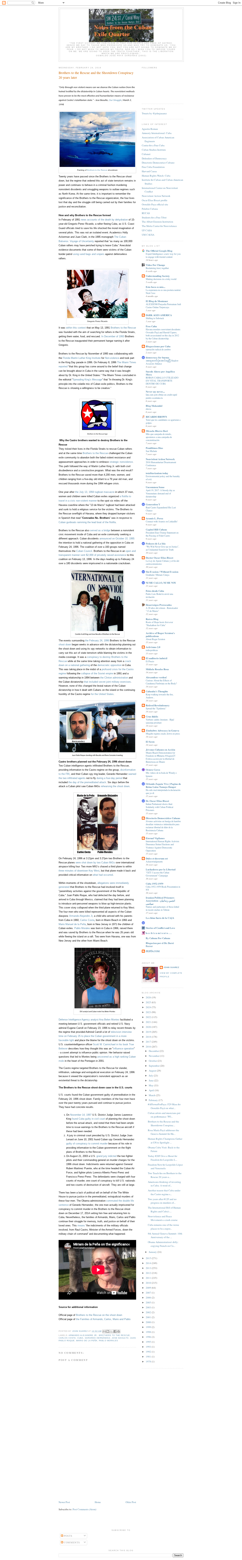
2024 (149, 1007)
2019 (149, 1032)
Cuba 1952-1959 (154, 883)
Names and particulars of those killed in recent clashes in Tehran (162, 908)
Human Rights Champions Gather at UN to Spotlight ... (165, 1140)
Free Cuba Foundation (153, 167)
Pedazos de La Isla (156, 543)
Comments (71, 1542)
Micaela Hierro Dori (157, 431)
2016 (149, 1046)
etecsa (148, 408)
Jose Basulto (120, 1338)
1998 (149, 1332)
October (153, 1060)
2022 (149, 1017)
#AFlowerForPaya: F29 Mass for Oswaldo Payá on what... (164, 1106)
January (153, 1252)
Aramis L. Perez (154, 518)
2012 (149, 1273)
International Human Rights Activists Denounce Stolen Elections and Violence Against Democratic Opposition (162, 846)
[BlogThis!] (108, 1331)
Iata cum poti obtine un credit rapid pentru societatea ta (161, 396)
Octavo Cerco (153, 769)
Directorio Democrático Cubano (163, 818)
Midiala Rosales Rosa (157, 669)
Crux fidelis (152, 716)
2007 (149, 1292)
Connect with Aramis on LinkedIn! (162, 521)
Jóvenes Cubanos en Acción (160, 749)
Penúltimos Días (154, 448)
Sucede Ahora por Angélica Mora (160, 373)
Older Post (131, 1502)
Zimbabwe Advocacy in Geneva (162, 730)
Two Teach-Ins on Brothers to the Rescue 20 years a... (165, 1175)
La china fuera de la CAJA (160, 918)
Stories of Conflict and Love (160, 928)
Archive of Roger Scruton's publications (160, 634)
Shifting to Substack (155, 318)
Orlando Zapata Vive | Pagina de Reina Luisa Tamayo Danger (163, 785)
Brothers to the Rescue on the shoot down (99, 1315)
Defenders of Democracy (154, 158)
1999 (149, 1327)
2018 (149, 1036)
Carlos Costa (67, 1338)
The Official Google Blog (159, 250)
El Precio (150, 661)
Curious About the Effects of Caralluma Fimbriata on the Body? (161, 682)
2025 (149, 1002)
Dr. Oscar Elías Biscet (157, 801)
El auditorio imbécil (156, 658)
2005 (149, 1302)
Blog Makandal (154, 405)
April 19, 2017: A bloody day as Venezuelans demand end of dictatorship (160, 493)
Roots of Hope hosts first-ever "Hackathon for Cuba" (159, 624)
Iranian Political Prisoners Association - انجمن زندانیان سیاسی (160, 900)
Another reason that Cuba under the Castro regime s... (164, 1192)
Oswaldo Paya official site (155, 204)
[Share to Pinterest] (118, 1331)
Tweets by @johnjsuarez (154, 113)
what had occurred (103, 874)
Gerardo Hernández (97, 1338)
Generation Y (153, 504)
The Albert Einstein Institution (157, 221)
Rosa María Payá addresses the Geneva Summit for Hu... (163, 1132)
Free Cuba (151, 326)
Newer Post (64, 1502)
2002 (149, 1312)
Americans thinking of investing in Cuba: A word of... (164, 1183)
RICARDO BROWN (156, 416)
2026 (149, 997)
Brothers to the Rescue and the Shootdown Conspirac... (163, 1123)
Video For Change (155, 265)
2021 (149, 1022)
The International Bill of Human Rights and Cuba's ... (164, 1209)
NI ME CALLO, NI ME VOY (161, 582)
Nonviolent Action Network (156, 196)
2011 (149, 1278)
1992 (149, 1351)
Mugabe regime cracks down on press (163, 733)
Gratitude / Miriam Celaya (157, 574)
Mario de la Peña (86, 1341)
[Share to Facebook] (115, 1331)
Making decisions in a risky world (161, 278)
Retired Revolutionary (158, 705)
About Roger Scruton (155, 639)
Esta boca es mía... (155, 287)
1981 (149, 1356)
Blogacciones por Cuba (158, 346)
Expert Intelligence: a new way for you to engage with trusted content (163, 255)
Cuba (80, 1338)
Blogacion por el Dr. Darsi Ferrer (160, 944)
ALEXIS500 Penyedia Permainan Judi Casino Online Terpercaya (163, 306)
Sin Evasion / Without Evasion (162, 571)
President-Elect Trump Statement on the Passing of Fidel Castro (162, 534)
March (152, 1095)
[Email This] (104, 1331)
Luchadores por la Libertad (160, 869)
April (152, 1090)
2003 (149, 1307)
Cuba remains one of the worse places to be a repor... (163, 1226)
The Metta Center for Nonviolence (159, 226)
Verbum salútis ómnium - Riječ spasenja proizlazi (160, 721)
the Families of (103, 1319)
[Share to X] (111, 1331)
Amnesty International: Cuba (156, 133)
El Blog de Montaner (157, 301)
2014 (149, 1263)
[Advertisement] (97, 1471)
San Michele (151, 451)
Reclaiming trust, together (157, 267)
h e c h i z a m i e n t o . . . (158, 933)
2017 (149, 1041)
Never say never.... (155, 391)
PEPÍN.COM (153, 951)
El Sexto (150, 741)
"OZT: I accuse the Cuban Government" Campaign (157, 874)
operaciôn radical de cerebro (158, 349)
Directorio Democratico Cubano (158, 162)
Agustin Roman (150, 129)
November (154, 1056)
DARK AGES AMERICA (159, 315)
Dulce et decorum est (157, 858)
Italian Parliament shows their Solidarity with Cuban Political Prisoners (159, 807)
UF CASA (147, 230)
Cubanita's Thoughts (157, 691)
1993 (149, 1346)
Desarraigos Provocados (159, 605)
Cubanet (146, 154)
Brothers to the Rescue (97, 170)
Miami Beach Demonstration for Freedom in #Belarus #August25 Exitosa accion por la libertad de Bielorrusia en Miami (160, 757)
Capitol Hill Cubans (156, 529)
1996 (149, 1337)
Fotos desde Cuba (155, 591)
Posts (67, 1535)
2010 (149, 1282)
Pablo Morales (108, 1341)
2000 (149, 1322)
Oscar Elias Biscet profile (154, 200)
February (153, 1100)
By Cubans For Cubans (158, 938)
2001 (149, 1317)
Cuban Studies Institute (154, 149)
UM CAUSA (148, 234)
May (151, 1085)
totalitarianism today (157, 473)
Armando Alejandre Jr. (83, 1335)
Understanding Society (158, 276)
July (151, 1075)
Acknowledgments (154, 861)
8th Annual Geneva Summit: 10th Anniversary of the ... (165, 1235)
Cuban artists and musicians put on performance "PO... (164, 1114)
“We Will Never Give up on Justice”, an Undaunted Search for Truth (162, 548)
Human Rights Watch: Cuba (156, 175)
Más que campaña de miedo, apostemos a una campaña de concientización (159, 437)
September (154, 1065)
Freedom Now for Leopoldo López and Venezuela (165, 1166)
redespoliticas (152, 650)
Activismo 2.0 (153, 647)
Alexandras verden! (156, 677)
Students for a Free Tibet (154, 217)
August (153, 1070)
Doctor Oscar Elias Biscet (159, 557)
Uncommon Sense (155, 487)
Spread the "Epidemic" (156, 708)
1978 (149, 1361)
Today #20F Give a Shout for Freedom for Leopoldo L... (162, 1157)
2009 (149, 1287)
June (151, 1080)
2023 (149, 1012)
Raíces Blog (152, 619)
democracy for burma (157, 357)
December (154, 1051)
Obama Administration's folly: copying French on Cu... (163, 1244)
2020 (149, 1027)
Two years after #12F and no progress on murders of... (162, 1201)
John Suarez (171, 967)
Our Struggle (115, 100)
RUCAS (146, 213)
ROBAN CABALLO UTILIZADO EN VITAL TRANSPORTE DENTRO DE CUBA (162, 380)
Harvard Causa (149, 171)
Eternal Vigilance (155, 838)
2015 (149, 1258)
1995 (149, 1341)
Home (98, 1502)
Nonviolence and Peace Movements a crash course (163, 1218)
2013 (149, 1268)
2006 (149, 1297)
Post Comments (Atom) (84, 1509)
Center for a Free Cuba (153, 145)
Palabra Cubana (150, 208)
